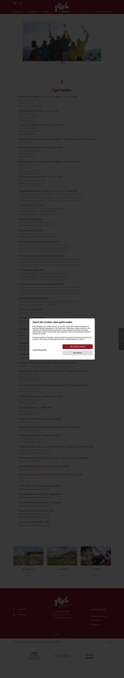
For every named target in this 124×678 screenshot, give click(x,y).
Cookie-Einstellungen (39, 350)
